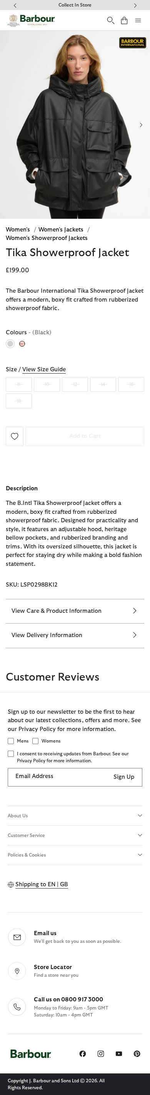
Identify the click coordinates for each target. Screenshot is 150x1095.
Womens (51, 741)
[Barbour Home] (31, 20)
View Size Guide (44, 369)
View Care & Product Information (57, 611)
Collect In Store (75, 5)
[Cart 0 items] (124, 20)
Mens (22, 741)
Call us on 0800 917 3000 (68, 1000)
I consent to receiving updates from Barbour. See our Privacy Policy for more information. (72, 757)
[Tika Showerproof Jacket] (14, 436)
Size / (36, 369)
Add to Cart (85, 436)
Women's (19, 230)
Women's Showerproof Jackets (47, 238)
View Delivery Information (47, 635)
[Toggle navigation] (138, 20)
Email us (45, 933)
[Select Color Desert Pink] (22, 343)
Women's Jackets (61, 230)
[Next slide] (141, 124)
